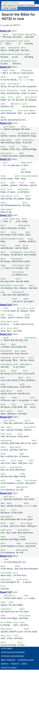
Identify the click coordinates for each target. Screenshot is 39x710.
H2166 (3, 133)
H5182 (3, 351)
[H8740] (9, 364)
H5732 (23, 48)
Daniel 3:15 (6, 215)
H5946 (3, 615)
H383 (18, 219)
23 (1, 340)
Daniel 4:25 (6, 417)
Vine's (24, 664)
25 (1, 423)
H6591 (3, 117)
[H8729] (21, 272)
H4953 (17, 176)
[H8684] (9, 209)
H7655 (15, 321)
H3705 (6, 219)
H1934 (26, 427)
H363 (22, 357)
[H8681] (29, 70)
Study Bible (6, 648)
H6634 (18, 487)
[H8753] (9, 579)
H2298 (26, 77)
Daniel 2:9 (5, 67)
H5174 (28, 377)
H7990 (22, 474)
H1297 (15, 364)
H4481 (20, 41)
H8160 (3, 279)
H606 (3, 315)
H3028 (26, 299)
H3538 (3, 90)
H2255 (3, 364)
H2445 (11, 146)
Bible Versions (8, 660)
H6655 (3, 602)
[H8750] (21, 34)
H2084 (10, 48)
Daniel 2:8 (5, 30)
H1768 (20, 110)
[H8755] (21, 292)
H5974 (32, 397)
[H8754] (20, 54)
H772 (25, 371)
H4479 (31, 285)
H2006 (5, 70)
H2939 (3, 440)
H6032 (15, 34)
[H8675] (35, 176)
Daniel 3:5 (5, 159)
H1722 (16, 196)
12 (1, 562)
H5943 (3, 474)
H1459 (18, 279)
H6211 (34, 440)
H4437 (3, 480)
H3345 (3, 285)
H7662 (22, 364)
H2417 (15, 573)
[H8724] (16, 84)
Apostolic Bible (8, 668)
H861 (22, 285)
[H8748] (9, 110)
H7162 (3, 176)
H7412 (14, 272)
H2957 (6, 420)
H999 (21, 153)
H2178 (3, 189)
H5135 (16, 285)
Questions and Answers (13, 652)
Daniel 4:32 (6, 493)
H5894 (3, 344)
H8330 (13, 371)
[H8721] (33, 97)
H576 (3, 41)
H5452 (21, 615)
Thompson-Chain (25, 660)
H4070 (9, 427)
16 (1, 311)
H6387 (3, 642)
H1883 (3, 384)
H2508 (14, 397)
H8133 (27, 97)
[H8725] (9, 321)
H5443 (3, 182)
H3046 (8, 41)
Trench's (15, 664)
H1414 (15, 357)
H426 (3, 292)
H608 (3, 48)
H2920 (19, 391)
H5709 (20, 133)
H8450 (3, 447)
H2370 (14, 54)
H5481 (21, 182)
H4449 (6, 595)
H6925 (3, 97)
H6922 (13, 344)
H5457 (3, 196)
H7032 (23, 169)
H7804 (15, 292)
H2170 (9, 189)
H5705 (10, 97)
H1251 (22, 384)
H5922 (15, 328)
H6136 (3, 371)
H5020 (3, 202)
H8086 (23, 162)
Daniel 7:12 (6, 556)
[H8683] (12, 126)
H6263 (24, 219)
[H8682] (9, 622)
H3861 (3, 104)
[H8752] (15, 90)
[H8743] (18, 447)
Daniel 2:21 (6, 123)
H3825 (6, 308)
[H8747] (18, 104)
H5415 (27, 480)
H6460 (12, 182)
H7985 (17, 566)
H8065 (23, 351)
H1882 (3, 84)
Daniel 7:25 (6, 592)
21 (1, 129)
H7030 (23, 176)
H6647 (3, 391)
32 (1, 499)
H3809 (12, 70)
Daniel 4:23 (6, 334)
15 (1, 221)
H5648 (13, 259)
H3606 (8, 54)
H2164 (10, 84)
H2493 (3, 77)
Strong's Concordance (12, 656)
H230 (3, 61)
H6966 (3, 140)
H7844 (9, 90)
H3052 (25, 140)
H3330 (26, 41)
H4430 (5, 34)
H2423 (10, 315)
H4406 (27, 54)
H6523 (20, 377)
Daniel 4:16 (6, 304)
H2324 (26, 110)
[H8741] (25, 308)
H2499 (9, 328)
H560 (27, 34)
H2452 (3, 146)
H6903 (3, 54)
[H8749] (35, 90)
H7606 (6, 559)
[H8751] (14, 41)
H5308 (19, 189)
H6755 (27, 196)
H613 (3, 377)
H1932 (20, 77)
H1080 (3, 609)
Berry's (4, 664)
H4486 (24, 146)
